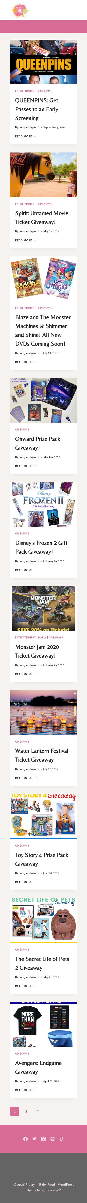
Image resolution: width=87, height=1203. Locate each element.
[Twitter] (34, 1138)
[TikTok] (61, 1138)
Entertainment (25, 91)
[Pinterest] (52, 1138)
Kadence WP (51, 1190)
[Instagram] (43, 1138)
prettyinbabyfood (29, 127)
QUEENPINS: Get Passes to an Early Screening (36, 109)
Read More (26, 136)
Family (42, 637)
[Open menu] (73, 10)
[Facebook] (25, 1138)
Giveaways (45, 91)
